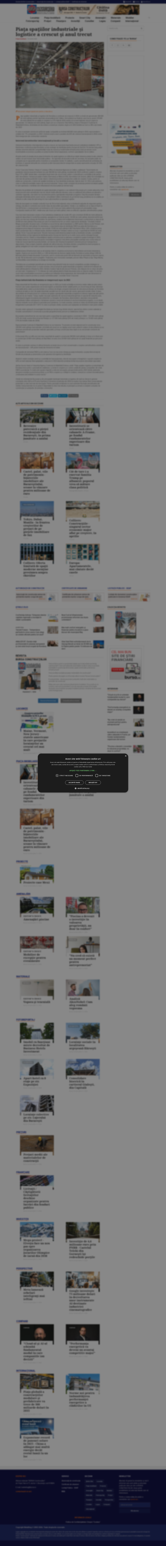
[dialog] (83, 773)
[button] (83, 771)
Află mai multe (87, 767)
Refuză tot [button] (93, 783)
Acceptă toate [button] (74, 783)
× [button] (125, 756)
